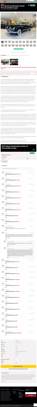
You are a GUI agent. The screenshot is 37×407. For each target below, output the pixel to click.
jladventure (17, 261)
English (28, 0)
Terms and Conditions (20, 396)
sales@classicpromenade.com (6, 142)
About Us (14, 391)
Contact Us (15, 392)
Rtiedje (15, 321)
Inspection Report (17, 366)
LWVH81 (16, 303)
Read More (4, 381)
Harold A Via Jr (18, 174)
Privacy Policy (21, 394)
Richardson (17, 180)
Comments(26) (4, 161)
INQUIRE (32, 5)
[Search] (35, 1)
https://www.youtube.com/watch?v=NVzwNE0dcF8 (15, 228)
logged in (8, 168)
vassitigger (17, 279)
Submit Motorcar (20, 393)
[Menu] (2, 1)
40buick (16, 215)
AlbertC (16, 267)
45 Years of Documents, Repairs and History (17, 368)
